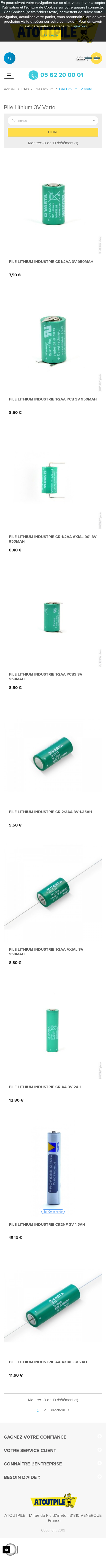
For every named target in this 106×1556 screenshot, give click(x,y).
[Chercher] (9, 58)
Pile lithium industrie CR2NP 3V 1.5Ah (47, 1224)
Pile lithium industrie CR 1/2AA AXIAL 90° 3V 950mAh (52, 539)
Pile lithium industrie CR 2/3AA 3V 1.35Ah (50, 811)
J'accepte (50, 35)
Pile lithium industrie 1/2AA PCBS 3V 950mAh (45, 676)
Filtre (53, 132)
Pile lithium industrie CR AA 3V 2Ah (45, 1087)
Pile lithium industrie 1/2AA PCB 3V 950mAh (53, 399)
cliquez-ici (79, 26)
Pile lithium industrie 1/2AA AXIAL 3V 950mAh (46, 951)
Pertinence (54, 121)
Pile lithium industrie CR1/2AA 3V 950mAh (51, 261)
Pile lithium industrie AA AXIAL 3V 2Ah (48, 1362)
